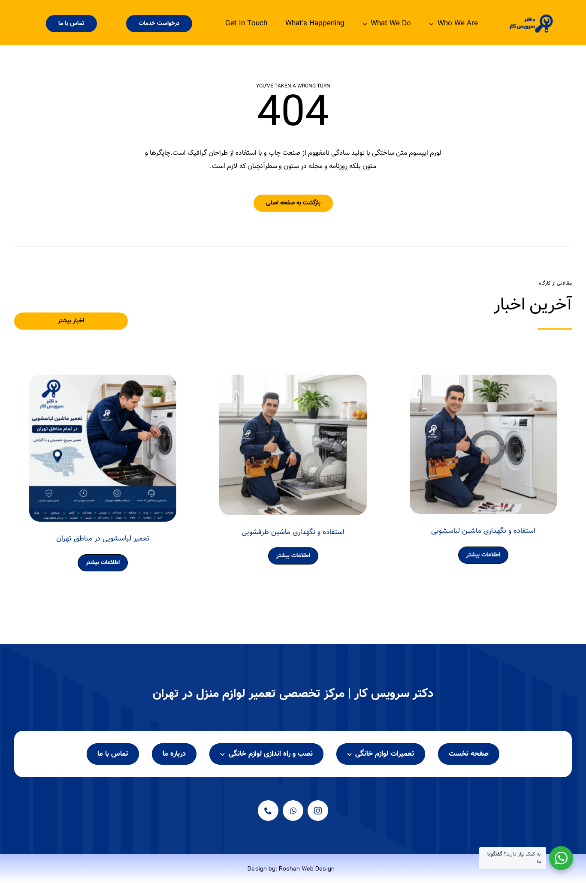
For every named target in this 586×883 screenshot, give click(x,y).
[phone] (268, 810)
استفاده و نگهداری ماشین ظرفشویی (293, 532)
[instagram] (318, 810)
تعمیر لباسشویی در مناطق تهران (103, 538)
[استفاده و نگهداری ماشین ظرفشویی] (292, 380)
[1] (531, 17)
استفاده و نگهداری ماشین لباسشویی (483, 531)
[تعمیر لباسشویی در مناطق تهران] (102, 380)
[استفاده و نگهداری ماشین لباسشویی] (483, 380)
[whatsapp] (293, 810)
